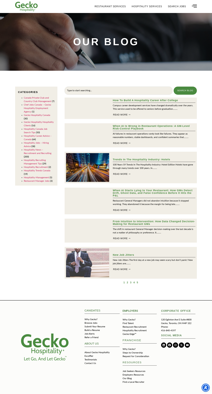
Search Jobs (177, 6)
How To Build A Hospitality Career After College (145, 100)
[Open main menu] (194, 6)
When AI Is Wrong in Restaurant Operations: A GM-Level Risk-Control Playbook (151, 127)
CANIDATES (92, 310)
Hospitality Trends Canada (37, 170)
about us (92, 343)
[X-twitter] (181, 345)
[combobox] (118, 91)
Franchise (132, 340)
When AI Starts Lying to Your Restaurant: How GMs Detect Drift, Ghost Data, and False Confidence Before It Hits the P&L (153, 193)
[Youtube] (187, 345)
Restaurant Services (110, 6)
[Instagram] (175, 345)
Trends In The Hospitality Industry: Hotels (141, 159)
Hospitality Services (147, 6)
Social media (171, 335)
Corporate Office (176, 310)
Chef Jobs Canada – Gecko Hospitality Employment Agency (37, 108)
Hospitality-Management (36, 177)
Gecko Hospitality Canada (37, 115)
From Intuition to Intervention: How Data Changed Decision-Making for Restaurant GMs (154, 222)
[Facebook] (169, 345)
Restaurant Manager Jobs (36, 181)
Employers (130, 310)
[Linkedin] (163, 345)
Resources (132, 362)
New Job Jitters (123, 254)
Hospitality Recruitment (36, 167)
